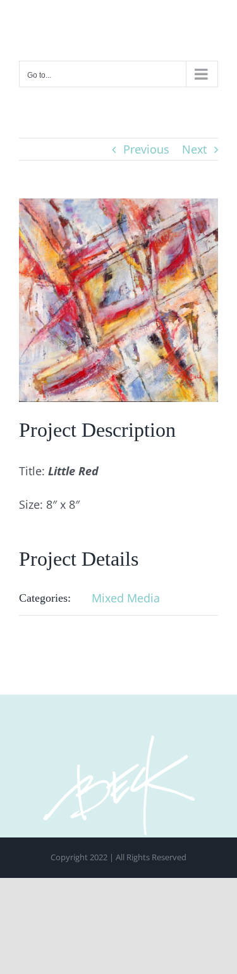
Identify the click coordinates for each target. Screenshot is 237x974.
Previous (146, 149)
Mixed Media (126, 598)
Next (194, 149)
